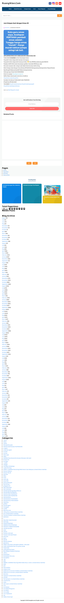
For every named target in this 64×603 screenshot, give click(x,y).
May (3, 224)
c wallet (5, 463)
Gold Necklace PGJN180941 (10, 499)
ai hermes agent (7, 450)
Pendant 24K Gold (8, 533)
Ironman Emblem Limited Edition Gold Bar (14, 515)
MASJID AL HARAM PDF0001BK (11, 527)
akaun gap (6, 455)
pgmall (5, 540)
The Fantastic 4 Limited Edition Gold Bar (14, 579)
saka (4, 561)
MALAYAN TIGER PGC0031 (10, 520)
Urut (4, 586)
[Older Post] (35, 163)
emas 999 (5, 481)
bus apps (5, 461)
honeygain (6, 507)
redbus (5, 553)
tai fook (5, 577)
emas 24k (5, 479)
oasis (4, 530)
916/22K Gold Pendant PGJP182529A (12, 447)
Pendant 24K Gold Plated (9, 535)
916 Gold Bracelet (8, 445)
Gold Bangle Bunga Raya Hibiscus (12, 491)
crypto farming (7, 468)
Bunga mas (6, 460)
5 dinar (5, 443)
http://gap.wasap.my (17, 74)
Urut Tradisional (7, 594)
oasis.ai (5, 532)
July (3, 220)
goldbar (5, 504)
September (5, 241)
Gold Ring (5, 502)
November (5, 228)
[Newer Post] (29, 163)
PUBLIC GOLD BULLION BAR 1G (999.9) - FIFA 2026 (16, 545)
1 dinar (5, 440)
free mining (6, 484)
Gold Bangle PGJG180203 (10, 492)
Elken (4, 476)
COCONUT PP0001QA (8, 466)
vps (4, 595)
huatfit (5, 509)
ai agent (5, 448)
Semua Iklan (6, 175)
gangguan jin (6, 486)
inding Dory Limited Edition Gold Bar (51, 198)
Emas (4, 478)
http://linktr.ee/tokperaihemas (12, 86)
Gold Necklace (7, 497)
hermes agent (7, 506)
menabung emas (7, 528)
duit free (5, 475)
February (4, 255)
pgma (4, 538)
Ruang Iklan (6, 555)
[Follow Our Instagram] (53, 3)
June (3, 222)
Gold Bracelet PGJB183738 (10, 496)
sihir (4, 566)
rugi (4, 559)
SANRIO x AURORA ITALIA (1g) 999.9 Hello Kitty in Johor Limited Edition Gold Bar (24, 563)
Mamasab (5, 522)
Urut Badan (6, 587)
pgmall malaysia (7, 541)
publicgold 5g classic (9, 550)
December (4, 226)
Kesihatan (6, 517)
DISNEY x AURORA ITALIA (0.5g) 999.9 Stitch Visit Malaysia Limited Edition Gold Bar (25, 470)
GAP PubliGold (7, 489)
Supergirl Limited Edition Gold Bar (12, 576)
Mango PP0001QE (8, 523)
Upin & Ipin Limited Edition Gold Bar (12, 584)
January (4, 257)
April (3, 232)
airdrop (5, 453)
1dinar (5, 442)
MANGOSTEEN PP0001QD (10, 525)
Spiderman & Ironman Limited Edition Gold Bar (15, 572)
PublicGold (6, 548)
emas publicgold (7, 483)
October (4, 230)
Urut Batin (6, 590)
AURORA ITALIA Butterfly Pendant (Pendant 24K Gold (17, 458)
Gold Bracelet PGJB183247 (10, 494)
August (4, 218)
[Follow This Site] (56, 3)
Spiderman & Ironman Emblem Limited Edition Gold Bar (18, 571)
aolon (4, 457)
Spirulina (5, 574)
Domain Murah (7, 473)
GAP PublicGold (7, 488)
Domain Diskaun (7, 471)
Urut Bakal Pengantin (9, 589)
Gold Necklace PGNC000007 (10, 501)
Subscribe (32, 109)
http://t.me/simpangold (28, 84)
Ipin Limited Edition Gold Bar (11, 514)
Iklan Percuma (7, 510)
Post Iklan (6, 172)
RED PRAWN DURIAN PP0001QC (11, 551)
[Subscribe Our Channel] (60, 3)
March (3, 234)
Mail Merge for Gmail (13, 90)
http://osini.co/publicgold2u (11, 78)
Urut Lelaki (6, 592)
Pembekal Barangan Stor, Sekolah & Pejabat (11, 186)
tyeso (4, 582)
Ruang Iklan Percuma (9, 556)
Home (10, 9)
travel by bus (6, 581)
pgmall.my (6, 543)
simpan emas (6, 569)
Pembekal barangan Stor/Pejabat (31, 185)
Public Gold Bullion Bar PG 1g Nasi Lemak (14, 546)
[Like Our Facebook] (50, 3)
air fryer (5, 452)
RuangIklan (6, 558)
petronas (5, 537)
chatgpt (5, 465)
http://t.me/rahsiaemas (16, 84)
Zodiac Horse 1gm (8, 597)
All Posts (5, 173)
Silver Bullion (6, 568)
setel (4, 564)
